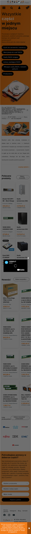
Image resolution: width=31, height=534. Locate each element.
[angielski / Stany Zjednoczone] (24, 3)
